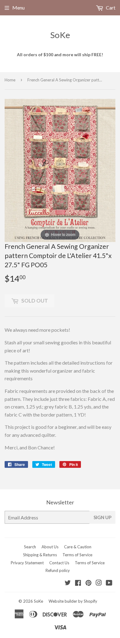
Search (30, 546)
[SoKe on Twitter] (68, 583)
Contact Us (59, 562)
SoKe (60, 35)
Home (10, 79)
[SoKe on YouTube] (109, 583)
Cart (110, 7)
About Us (50, 546)
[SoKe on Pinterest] (88, 583)
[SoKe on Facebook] (78, 583)
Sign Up (102, 517)
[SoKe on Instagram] (99, 583)
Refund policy (58, 570)
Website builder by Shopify (73, 601)
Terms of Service (77, 554)
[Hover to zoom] (60, 170)
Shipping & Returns (40, 554)
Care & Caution (77, 546)
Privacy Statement (27, 562)
